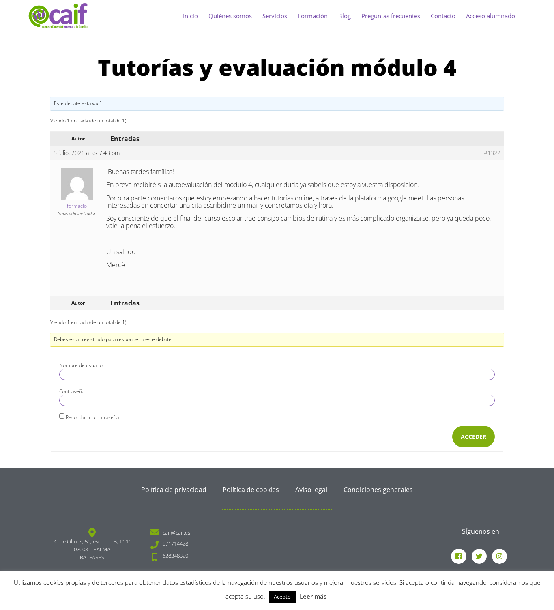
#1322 (492, 153)
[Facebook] (458, 556)
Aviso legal (311, 489)
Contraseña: (72, 391)
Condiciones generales (378, 489)
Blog (344, 16)
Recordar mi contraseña (92, 417)
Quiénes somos (230, 16)
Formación (313, 16)
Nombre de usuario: (81, 365)
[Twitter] (479, 556)
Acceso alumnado (490, 16)
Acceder (473, 436)
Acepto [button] (282, 596)
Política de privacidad (173, 489)
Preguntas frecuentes (390, 16)
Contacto (443, 16)
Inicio (190, 16)
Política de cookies (251, 489)
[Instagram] (499, 556)
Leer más (313, 596)
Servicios (274, 16)
